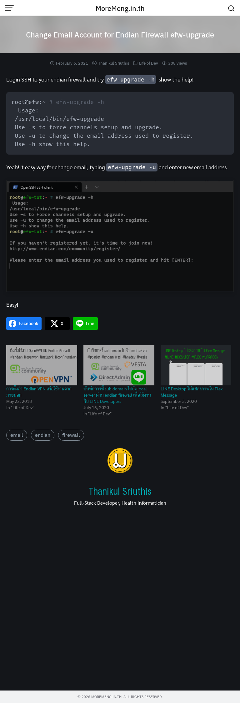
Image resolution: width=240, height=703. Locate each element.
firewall (71, 434)
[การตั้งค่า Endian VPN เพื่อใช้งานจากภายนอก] (41, 365)
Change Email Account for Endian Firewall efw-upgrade (120, 34)
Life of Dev (148, 63)
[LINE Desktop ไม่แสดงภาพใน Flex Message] (196, 365)
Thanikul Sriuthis (113, 63)
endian (42, 434)
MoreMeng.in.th (120, 8)
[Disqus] (120, 600)
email (16, 434)
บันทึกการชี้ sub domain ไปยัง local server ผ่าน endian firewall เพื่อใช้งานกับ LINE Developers (117, 395)
